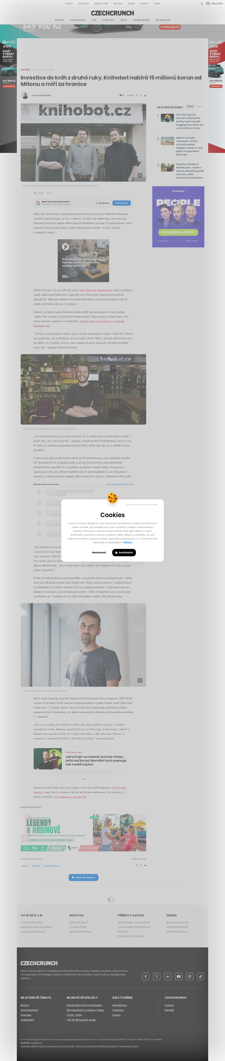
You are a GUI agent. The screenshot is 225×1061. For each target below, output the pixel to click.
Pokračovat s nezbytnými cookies (142, 504)
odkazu (127, 542)
